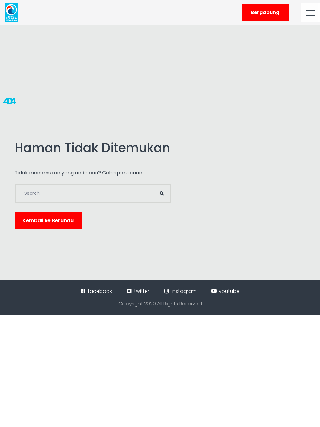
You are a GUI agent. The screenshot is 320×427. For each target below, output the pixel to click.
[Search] (161, 193)
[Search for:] (93, 193)
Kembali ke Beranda (48, 220)
